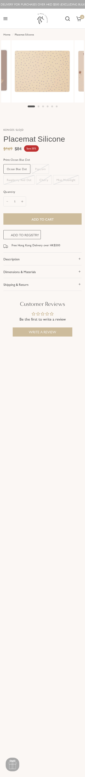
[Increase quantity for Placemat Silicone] (22, 201)
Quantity (9, 191)
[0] (78, 19)
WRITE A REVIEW (42, 331)
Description (11, 258)
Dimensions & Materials (19, 271)
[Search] (67, 19)
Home (6, 34)
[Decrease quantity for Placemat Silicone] (7, 201)
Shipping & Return (16, 284)
